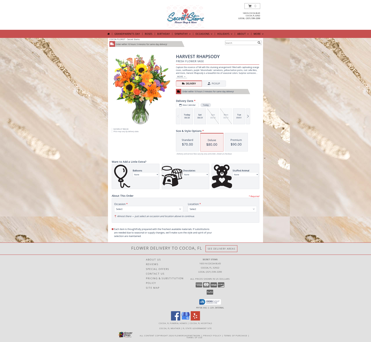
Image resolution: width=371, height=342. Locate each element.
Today (206, 105)
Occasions (202, 33)
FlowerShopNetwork (188, 335)
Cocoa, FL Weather (169, 328)
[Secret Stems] (185, 16)
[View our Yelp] (195, 319)
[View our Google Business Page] (185, 319)
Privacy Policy (212, 335)
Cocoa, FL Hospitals (201, 323)
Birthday (163, 33)
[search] (259, 42)
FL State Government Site (197, 328)
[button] (252, 6)
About (241, 33)
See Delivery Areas (221, 248)
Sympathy (181, 33)
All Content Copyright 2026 (157, 335)
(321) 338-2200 (253, 18)
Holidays (223, 33)
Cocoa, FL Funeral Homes (173, 323)
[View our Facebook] (175, 319)
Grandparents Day (127, 33)
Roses (148, 33)
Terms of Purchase (235, 335)
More (257, 33)
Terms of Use (195, 337)
